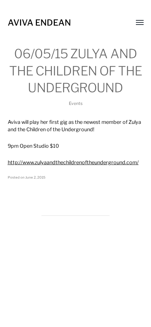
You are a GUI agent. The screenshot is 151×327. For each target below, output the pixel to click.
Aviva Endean (39, 23)
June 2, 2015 (35, 177)
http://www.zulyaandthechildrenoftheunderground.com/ (73, 162)
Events (76, 103)
